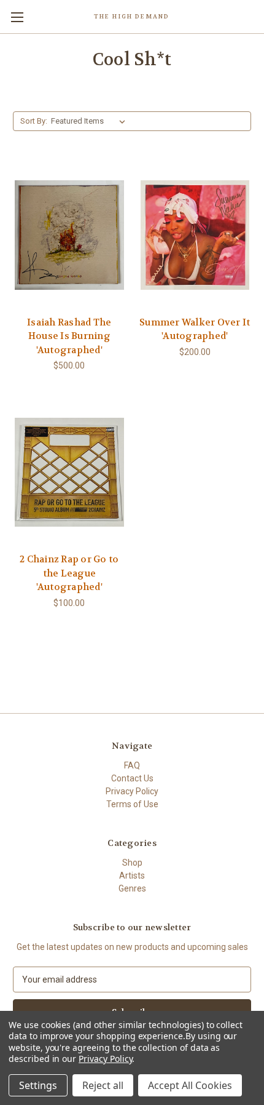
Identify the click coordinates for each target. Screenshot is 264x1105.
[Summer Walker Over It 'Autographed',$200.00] (195, 235)
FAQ (132, 765)
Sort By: (33, 121)
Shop (132, 863)
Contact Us (132, 778)
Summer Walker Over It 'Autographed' (194, 329)
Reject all (102, 1085)
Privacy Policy (132, 791)
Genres (132, 888)
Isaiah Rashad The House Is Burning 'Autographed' (69, 336)
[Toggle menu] (17, 17)
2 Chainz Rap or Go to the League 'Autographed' (69, 573)
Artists (132, 875)
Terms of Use (132, 804)
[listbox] (90, 121)
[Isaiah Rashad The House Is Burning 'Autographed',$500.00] (69, 235)
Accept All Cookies (190, 1085)
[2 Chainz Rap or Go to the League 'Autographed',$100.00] (69, 472)
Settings (38, 1085)
